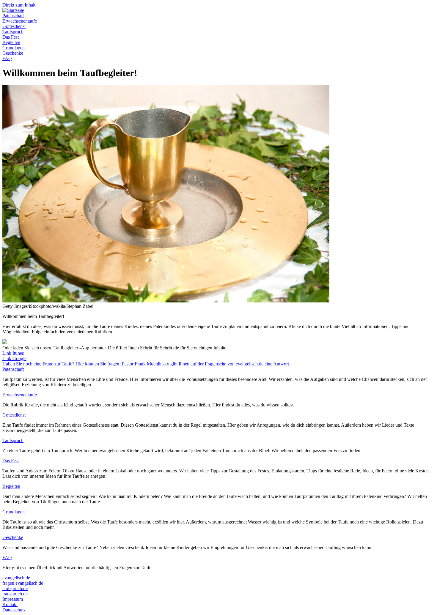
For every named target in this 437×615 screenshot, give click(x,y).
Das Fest (10, 37)
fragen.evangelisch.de (22, 583)
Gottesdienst (14, 26)
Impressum (12, 599)
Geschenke (12, 53)
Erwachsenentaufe (19, 20)
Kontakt (10, 604)
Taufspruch (12, 31)
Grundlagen (13, 47)
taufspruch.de (15, 588)
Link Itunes (13, 353)
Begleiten (11, 42)
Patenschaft (13, 15)
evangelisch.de (16, 577)
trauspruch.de (15, 593)
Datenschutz (14, 609)
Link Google (14, 358)
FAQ (7, 58)
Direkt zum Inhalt (18, 4)
